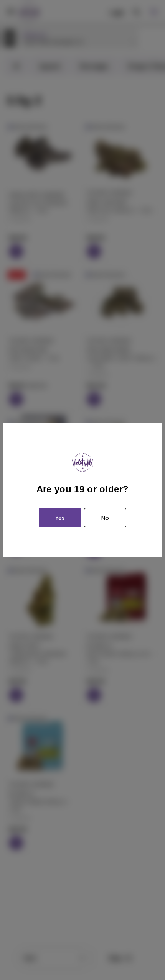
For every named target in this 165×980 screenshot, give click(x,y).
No (105, 518)
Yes (60, 518)
